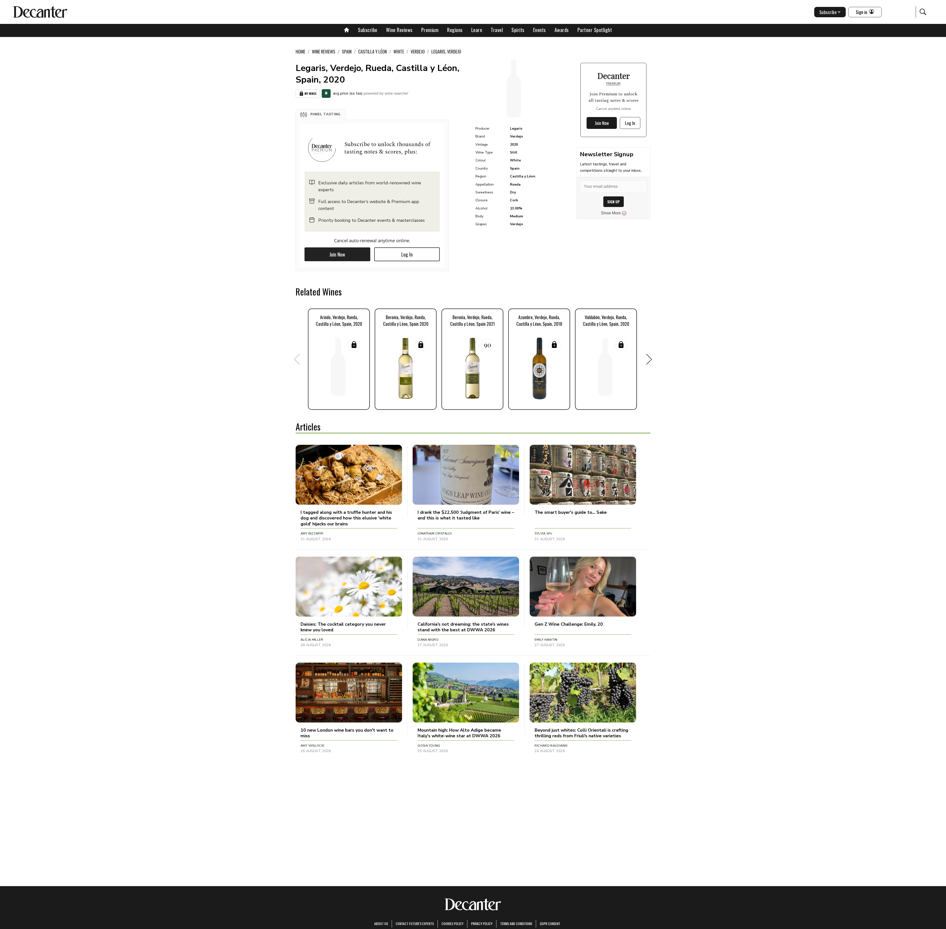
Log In (407, 254)
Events (539, 30)
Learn (476, 30)
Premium (430, 30)
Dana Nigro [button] (428, 639)
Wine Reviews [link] (323, 51)
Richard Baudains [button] (551, 745)
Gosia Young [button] (429, 745)
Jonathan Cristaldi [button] (435, 533)
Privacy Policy (481, 923)
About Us (381, 923)
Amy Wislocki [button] (312, 745)
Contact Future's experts (415, 923)
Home (300, 51)
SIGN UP (613, 201)
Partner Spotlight (594, 30)
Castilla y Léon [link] (372, 51)
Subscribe (367, 30)
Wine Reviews (399, 30)
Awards (562, 30)
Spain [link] (347, 51)
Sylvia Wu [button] (543, 533)
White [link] (398, 51)
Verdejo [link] (418, 51)
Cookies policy (452, 923)
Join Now (337, 254)
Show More (611, 213)
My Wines (310, 93)
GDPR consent (550, 923)
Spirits (517, 30)
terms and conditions (516, 923)
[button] (320, 114)
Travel (497, 30)
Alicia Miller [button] (312, 639)
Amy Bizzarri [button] (312, 533)
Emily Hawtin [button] (546, 639)
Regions (455, 30)
